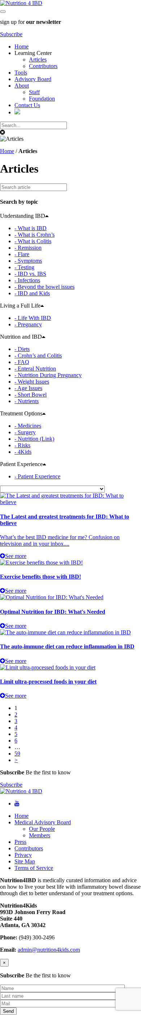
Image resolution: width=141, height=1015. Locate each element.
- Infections (27, 280)
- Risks (22, 445)
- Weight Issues (31, 381)
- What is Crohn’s (34, 235)
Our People (42, 829)
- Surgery (25, 432)
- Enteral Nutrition (35, 368)
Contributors (43, 66)
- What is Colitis (32, 241)
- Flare (21, 254)
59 (17, 753)
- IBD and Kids (32, 293)
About (21, 86)
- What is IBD (30, 228)
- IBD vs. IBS (30, 274)
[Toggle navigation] (3, 11)
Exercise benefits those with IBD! (40, 577)
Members (39, 835)
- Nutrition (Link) (34, 439)
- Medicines (27, 426)
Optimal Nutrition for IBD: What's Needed (52, 612)
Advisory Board (32, 79)
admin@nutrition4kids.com (49, 950)
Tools (20, 72)
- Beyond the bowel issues (44, 287)
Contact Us (27, 105)
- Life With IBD (32, 318)
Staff (34, 92)
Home (21, 46)
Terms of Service (33, 868)
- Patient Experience (37, 476)
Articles (38, 59)
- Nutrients (26, 401)
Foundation (42, 99)
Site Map (24, 861)
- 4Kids (22, 452)
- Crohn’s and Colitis (38, 355)
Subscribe (11, 34)
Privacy (23, 855)
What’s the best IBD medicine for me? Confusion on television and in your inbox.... (60, 540)
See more (15, 556)
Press (20, 842)
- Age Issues (28, 388)
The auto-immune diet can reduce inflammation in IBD (67, 646)
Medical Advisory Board (42, 822)
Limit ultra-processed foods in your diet (48, 681)
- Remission (28, 248)
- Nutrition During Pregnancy (48, 375)
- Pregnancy (28, 324)
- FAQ (21, 362)
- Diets (22, 349)
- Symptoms (28, 261)
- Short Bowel (30, 395)
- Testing (24, 267)
